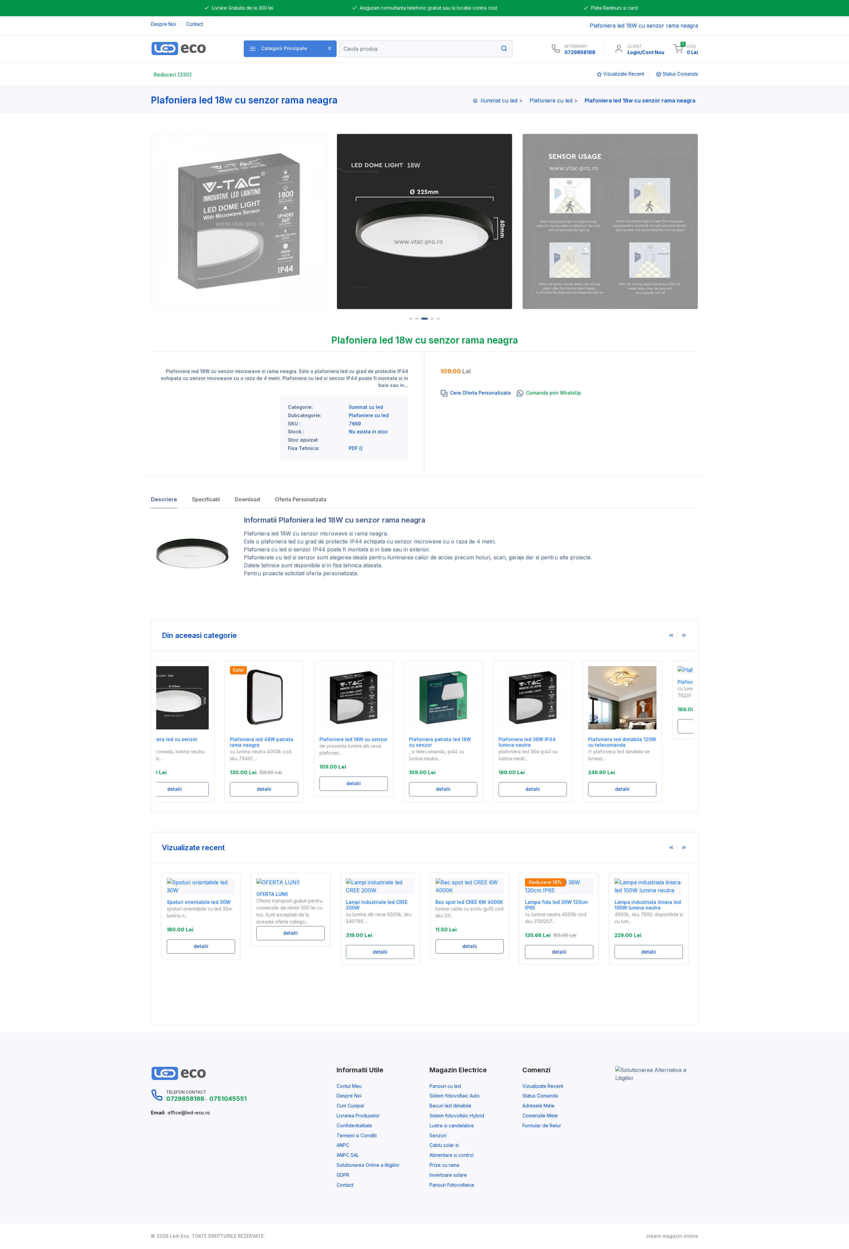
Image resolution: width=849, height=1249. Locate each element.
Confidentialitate (354, 1125)
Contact (345, 1185)
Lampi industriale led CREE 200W (377, 905)
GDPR (343, 1175)
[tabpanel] (424, 221)
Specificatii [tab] (206, 499)
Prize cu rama (444, 1165)
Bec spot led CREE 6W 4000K (469, 902)
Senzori (437, 1135)
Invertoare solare (448, 1175)
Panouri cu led (445, 1086)
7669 (355, 423)
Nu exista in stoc (368, 431)
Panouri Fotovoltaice (451, 1185)
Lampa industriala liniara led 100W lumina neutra (648, 905)
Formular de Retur (541, 1125)
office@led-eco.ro (188, 1112)
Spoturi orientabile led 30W (198, 902)
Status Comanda (540, 1095)
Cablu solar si (444, 1145)
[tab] (475, 393)
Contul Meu (349, 1086)
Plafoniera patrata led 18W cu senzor (377, 742)
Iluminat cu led (499, 100)
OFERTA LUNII (272, 894)
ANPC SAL (348, 1155)
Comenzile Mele (540, 1115)
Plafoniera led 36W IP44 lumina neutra (463, 742)
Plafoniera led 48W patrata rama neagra (198, 742)
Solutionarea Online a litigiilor (368, 1165)
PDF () (355, 448)
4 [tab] (432, 319)
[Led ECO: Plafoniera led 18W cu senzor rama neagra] (190, 48)
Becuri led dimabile (450, 1105)
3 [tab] (424, 319)
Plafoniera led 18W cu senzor (281, 533)
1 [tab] (411, 319)
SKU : (294, 423)
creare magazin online (672, 1236)
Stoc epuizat (303, 440)
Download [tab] (247, 499)
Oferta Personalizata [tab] (300, 499)
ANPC (343, 1145)
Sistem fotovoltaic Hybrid (456, 1115)
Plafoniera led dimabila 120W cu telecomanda (559, 742)
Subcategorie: (304, 415)
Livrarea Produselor (358, 1115)
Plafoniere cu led (551, 100)
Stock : (296, 431)
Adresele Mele (538, 1105)
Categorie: (300, 407)
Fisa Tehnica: (303, 448)
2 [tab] (417, 319)
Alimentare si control (451, 1155)
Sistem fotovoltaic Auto (454, 1095)
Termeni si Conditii (357, 1135)
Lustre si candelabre (451, 1125)
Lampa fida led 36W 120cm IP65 (556, 905)
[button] (290, 48)
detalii (201, 789)
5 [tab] (438, 319)
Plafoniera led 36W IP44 (643, 682)
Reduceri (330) (173, 74)
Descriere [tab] (164, 499)
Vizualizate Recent (542, 1086)
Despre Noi (349, 1095)
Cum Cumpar (350, 1105)
